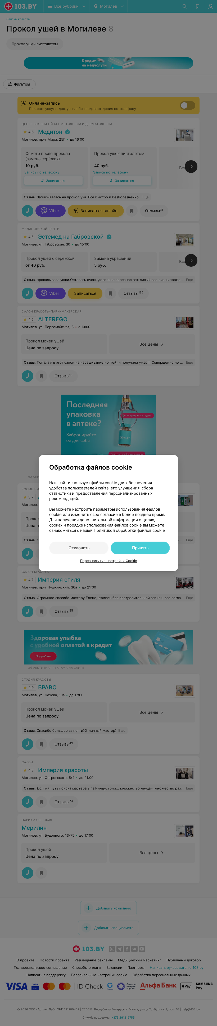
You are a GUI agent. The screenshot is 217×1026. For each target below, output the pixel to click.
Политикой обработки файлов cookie (129, 530)
